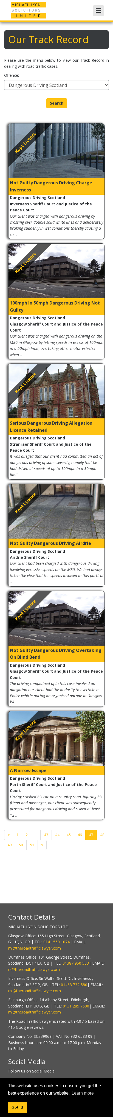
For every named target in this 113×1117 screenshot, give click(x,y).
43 (46, 834)
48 (102, 834)
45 (68, 834)
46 (80, 834)
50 (21, 844)
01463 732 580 (74, 984)
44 (57, 834)
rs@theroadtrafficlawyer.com (34, 969)
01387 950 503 (76, 963)
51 (32, 844)
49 (9, 844)
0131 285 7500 (76, 1006)
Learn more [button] (83, 1093)
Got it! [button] (17, 1107)
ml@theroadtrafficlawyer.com (34, 948)
